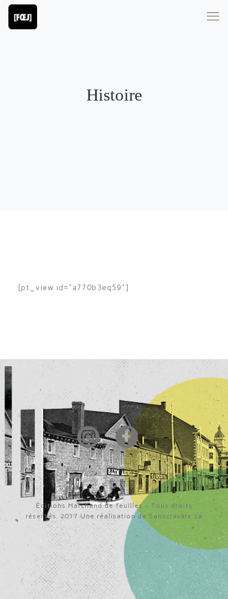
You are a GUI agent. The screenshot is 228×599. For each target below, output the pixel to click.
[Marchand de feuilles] (22, 16)
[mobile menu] (213, 16)
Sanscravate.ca (176, 516)
